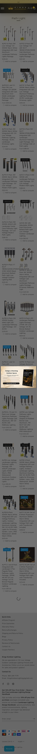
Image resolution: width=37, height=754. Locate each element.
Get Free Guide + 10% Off (11, 383)
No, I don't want (11, 385)
